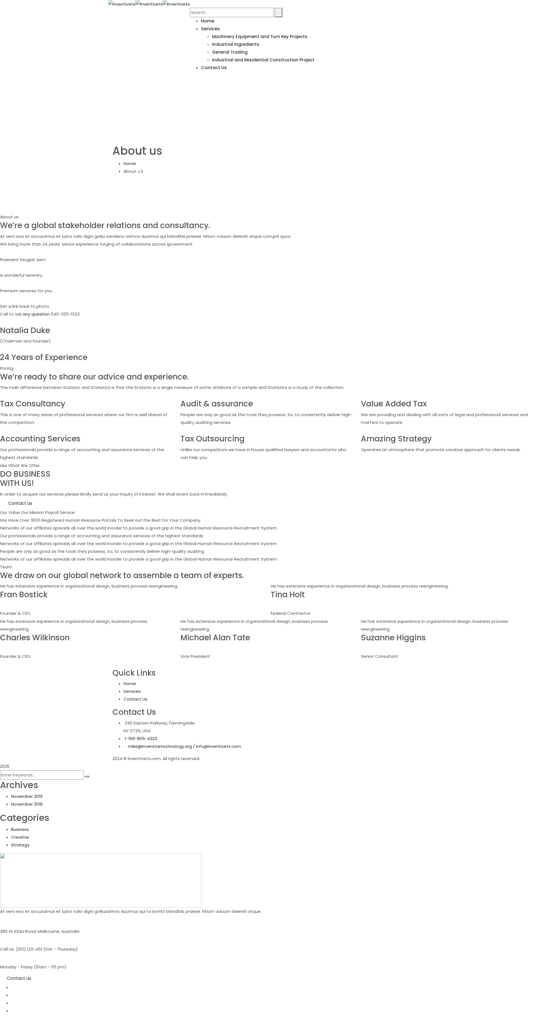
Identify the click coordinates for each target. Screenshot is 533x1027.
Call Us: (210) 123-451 (21, 949)
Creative (20, 837)
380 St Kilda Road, (18, 931)
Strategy (20, 845)
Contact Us (135, 699)
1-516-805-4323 (141, 738)
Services (132, 691)
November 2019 (26, 796)
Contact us (19, 978)
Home (130, 163)
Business (20, 829)
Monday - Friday (16, 967)
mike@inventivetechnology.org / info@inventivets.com (184, 746)
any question (36, 314)
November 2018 (26, 804)
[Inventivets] (121, 4)
